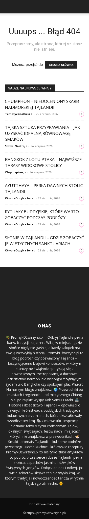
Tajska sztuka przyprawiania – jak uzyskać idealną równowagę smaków (42, 133)
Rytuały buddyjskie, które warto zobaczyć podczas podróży (42, 214)
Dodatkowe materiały (44, 504)
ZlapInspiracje (15, 172)
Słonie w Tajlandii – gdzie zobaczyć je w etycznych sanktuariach (44, 240)
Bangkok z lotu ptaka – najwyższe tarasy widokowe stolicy (43, 162)
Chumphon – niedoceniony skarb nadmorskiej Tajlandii (42, 104)
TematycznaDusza (18, 114)
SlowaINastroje (16, 146)
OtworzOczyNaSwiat (20, 198)
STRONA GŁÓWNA (61, 65)
